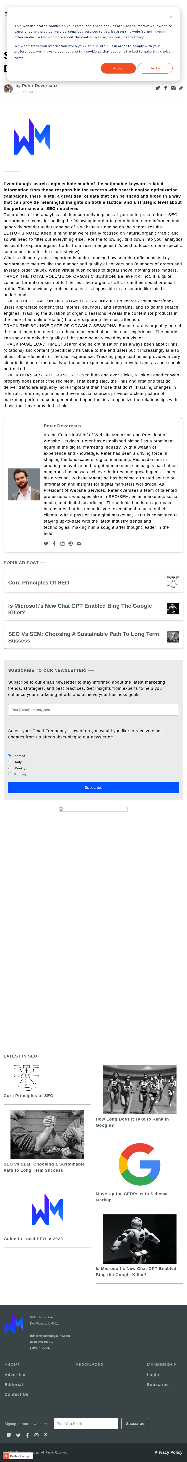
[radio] (93, 756)
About (12, 1364)
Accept (118, 68)
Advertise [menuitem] (15, 1374)
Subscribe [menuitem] (158, 1384)
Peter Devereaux (63, 425)
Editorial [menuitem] (14, 1384)
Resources (90, 1364)
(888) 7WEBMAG (41, 1342)
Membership (162, 1364)
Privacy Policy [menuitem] (168, 1452)
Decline (155, 68)
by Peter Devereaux (37, 85)
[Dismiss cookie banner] (171, 17)
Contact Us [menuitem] (17, 1394)
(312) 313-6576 (40, 1348)
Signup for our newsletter (26, 1424)
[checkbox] (93, 765)
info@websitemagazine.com (50, 1336)
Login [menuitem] (153, 1374)
